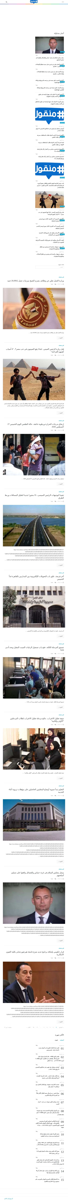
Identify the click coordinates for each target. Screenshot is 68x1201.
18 (33, 1027)
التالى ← (28, 1027)
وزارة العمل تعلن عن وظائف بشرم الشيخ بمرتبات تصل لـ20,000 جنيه (35, 281)
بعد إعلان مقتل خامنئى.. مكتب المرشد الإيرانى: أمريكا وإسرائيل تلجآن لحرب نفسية (50, 1077)
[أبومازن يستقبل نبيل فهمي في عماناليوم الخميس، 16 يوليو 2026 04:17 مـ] (49, 115)
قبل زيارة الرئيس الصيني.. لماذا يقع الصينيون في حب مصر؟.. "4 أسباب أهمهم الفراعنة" (51, 213)
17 (37, 1027)
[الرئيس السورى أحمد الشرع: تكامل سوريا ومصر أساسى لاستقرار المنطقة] (49, 220)
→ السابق (61, 1027)
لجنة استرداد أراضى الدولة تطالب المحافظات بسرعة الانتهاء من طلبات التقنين (51, 143)
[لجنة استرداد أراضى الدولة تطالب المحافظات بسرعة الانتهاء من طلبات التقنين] (49, 136)
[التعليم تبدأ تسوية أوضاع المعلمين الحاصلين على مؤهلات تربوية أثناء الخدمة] (34, 819)
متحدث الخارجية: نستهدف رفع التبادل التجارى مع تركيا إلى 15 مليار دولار (50, 1085)
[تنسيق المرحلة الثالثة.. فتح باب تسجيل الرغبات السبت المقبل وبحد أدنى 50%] (34, 677)
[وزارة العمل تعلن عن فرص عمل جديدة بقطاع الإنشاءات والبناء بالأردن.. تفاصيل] (49, 65)
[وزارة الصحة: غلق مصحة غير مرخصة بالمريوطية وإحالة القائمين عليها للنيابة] (49, 81)
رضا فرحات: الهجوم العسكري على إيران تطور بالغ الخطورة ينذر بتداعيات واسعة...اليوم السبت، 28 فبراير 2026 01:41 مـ (50, 1162)
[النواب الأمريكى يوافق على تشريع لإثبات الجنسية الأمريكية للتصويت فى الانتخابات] (49, 234)
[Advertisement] (34, 16)
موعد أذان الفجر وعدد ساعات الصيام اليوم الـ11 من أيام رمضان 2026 (50, 1152)
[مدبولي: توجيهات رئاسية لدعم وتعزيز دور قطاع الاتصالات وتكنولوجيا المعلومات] (49, 248)
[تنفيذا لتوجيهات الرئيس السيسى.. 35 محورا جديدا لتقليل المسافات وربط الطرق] (34, 525)
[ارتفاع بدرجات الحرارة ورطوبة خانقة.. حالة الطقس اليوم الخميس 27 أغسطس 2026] (34, 454)
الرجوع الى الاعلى (8, 1198)
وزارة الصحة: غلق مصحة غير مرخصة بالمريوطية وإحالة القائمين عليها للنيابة (50, 89)
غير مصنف (61, 277)
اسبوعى (62, 1040)
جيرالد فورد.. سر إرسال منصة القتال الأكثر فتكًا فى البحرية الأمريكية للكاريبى (50, 1094)
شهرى (56, 1040)
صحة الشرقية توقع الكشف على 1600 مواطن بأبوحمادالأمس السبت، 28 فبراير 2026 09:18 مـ (50, 1143)
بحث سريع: (61, 264)
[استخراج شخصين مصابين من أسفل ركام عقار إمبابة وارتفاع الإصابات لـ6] (49, 150)
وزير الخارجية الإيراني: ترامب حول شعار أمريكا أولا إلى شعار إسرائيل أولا (50, 1171)
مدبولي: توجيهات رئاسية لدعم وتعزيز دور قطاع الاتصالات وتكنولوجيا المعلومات (50, 255)
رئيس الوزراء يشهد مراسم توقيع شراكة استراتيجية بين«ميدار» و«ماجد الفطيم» (52, 1135)
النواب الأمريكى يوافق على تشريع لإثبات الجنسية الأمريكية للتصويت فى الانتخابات (50, 241)
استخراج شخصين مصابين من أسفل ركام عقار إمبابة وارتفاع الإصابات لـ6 (51, 157)
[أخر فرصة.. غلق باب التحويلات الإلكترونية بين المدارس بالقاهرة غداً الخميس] (34, 606)
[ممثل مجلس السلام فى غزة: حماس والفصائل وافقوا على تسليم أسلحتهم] (49, 45)
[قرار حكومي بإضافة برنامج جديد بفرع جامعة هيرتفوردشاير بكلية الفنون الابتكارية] (34, 982)
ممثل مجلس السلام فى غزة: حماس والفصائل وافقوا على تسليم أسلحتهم (50, 59)
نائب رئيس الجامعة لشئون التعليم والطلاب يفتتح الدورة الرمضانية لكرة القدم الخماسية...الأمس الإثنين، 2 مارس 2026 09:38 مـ (50, 185)
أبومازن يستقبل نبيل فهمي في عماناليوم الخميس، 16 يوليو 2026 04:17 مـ (50, 129)
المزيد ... (60, 337)
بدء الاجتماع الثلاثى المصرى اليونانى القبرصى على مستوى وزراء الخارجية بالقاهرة (49, 1180)
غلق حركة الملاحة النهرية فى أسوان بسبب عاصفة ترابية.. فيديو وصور (51, 1049)
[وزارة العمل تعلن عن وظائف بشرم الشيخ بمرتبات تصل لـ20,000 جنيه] (34, 308)
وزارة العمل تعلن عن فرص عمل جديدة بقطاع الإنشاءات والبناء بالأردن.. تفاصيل (50, 72)
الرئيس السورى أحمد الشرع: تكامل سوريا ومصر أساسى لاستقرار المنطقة (50, 227)
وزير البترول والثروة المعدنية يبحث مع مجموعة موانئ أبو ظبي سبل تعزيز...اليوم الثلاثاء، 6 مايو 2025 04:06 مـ (50, 1112)
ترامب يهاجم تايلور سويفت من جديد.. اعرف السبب (51, 1103)
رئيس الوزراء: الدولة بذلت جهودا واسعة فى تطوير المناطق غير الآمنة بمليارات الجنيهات (49, 102)
